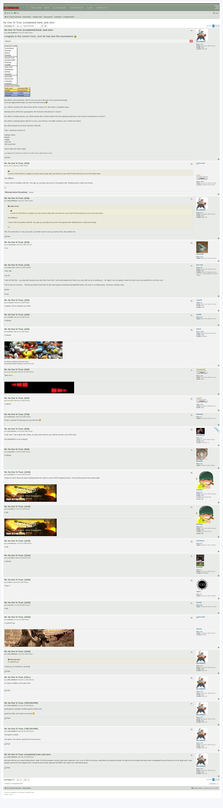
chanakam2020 (200, 369)
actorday (199, 602)
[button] (218, 26)
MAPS (47, 8)
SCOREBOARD (59, 8)
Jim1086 (198, 314)
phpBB (13, 792)
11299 (202, 181)
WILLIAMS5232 (200, 41)
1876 (201, 256)
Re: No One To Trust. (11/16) (17, 506)
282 (201, 267)
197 (201, 302)
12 (201, 417)
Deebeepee (199, 414)
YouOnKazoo (200, 540)
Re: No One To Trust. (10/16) (17, 472)
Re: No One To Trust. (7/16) (16, 414)
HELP (217, 7)
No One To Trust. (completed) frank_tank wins (28, 22)
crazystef (199, 300)
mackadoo (199, 489)
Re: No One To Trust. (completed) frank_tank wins (27, 754)
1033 (201, 376)
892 (201, 605)
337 (201, 543)
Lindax (198, 175)
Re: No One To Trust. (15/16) (17, 617)
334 (201, 492)
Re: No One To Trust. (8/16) (16, 429)
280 (201, 631)
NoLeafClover (200, 435)
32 (201, 570)
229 (201, 463)
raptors (198, 591)
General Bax (200, 254)
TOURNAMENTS (76, 8)
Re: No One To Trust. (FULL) (17, 677)
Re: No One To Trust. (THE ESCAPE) (21, 703)
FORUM (216, 6)
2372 (201, 44)
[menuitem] (16, 13)
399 (201, 317)
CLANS (90, 8)
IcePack (198, 329)
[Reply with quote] (191, 30)
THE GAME (36, 8)
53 (201, 594)
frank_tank (36, 36)
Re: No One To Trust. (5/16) (16, 369)
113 (201, 438)
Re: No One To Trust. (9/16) (16, 449)
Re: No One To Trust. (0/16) (16, 163)
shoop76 (199, 398)
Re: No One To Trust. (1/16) (16, 265)
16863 (202, 331)
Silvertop (199, 629)
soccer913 (199, 567)
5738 (201, 404)
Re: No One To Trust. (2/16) (16, 300)
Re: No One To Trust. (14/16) (17, 602)
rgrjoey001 (199, 461)
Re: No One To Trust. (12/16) (17, 555)
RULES (217, 8)
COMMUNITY (102, 8)
